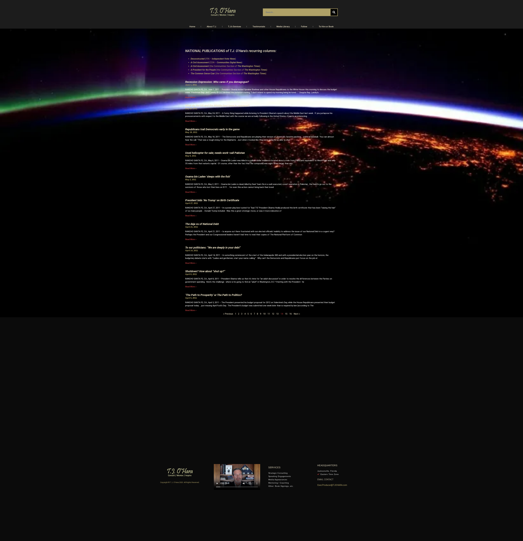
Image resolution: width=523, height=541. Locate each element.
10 (264, 314)
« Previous (228, 314)
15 (286, 314)
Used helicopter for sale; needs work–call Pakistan (215, 152)
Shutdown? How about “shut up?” (205, 271)
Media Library (283, 26)
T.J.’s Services (234, 26)
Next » (297, 314)
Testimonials (259, 26)
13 (277, 314)
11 (268, 314)
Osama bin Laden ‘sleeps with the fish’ (207, 176)
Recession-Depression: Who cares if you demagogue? (217, 82)
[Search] (334, 12)
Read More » (190, 97)
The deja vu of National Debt (204, 224)
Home (192, 26)
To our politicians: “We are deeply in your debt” (213, 247)
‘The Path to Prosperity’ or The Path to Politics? (213, 295)
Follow (304, 26)
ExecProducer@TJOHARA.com (332, 485)
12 (273, 314)
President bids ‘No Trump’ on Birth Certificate (212, 200)
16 (290, 314)
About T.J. (212, 26)
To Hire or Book (326, 26)
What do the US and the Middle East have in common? (217, 105)
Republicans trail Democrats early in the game (212, 129)
